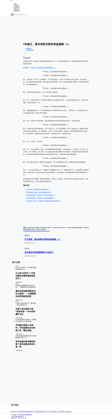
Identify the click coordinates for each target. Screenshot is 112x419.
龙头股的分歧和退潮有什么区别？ (39, 252)
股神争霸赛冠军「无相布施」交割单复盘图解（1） (41, 198)
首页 (15, 3)
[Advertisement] (56, 29)
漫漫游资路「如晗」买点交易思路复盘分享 (38, 192)
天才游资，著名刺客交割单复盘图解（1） (43, 67)
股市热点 (16, 5)
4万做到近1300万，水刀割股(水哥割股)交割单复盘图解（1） (43, 201)
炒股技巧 (16, 7)
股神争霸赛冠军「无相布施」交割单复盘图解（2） (41, 195)
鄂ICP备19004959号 (17, 416)
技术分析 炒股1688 (26, 414)
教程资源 (16, 10)
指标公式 (16, 9)
